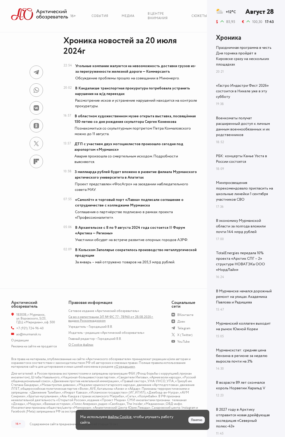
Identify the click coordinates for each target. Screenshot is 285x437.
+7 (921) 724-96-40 (30, 328)
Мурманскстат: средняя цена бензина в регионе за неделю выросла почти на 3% (241, 356)
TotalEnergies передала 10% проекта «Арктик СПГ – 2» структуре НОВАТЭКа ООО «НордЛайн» (240, 261)
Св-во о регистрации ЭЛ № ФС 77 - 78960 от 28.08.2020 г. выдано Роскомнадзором (110, 319)
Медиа (128, 16)
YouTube (183, 342)
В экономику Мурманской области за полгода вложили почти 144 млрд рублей (241, 226)
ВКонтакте (185, 315)
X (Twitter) (185, 335)
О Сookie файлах (80, 345)
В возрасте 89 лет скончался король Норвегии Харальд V (240, 385)
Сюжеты (199, 16)
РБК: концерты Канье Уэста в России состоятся (241, 158)
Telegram (183, 328)
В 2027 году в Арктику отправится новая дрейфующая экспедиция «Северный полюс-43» (243, 418)
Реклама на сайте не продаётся (34, 346)
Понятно (196, 420)
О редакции (20, 340)
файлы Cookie (120, 417)
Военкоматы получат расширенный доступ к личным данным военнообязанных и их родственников (243, 126)
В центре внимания (158, 16)
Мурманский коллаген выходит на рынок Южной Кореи (243, 326)
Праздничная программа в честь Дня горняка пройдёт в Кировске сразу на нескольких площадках (243, 56)
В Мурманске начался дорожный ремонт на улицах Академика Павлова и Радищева (244, 297)
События (100, 16)
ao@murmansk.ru (28, 334)
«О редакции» (124, 366)
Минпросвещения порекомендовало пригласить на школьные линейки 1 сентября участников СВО (244, 191)
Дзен (181, 322)
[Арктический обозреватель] (39, 14)
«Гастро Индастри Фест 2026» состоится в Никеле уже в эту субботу (242, 91)
